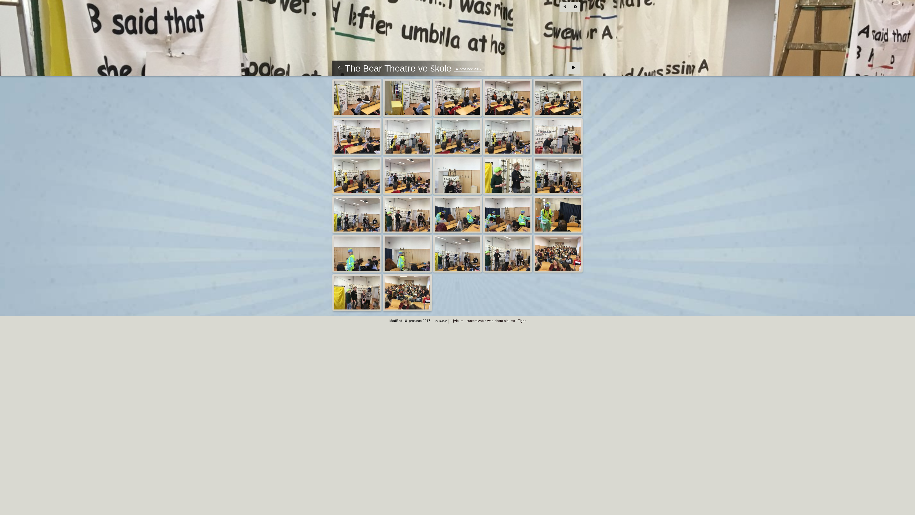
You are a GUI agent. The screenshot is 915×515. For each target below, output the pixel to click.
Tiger (522, 321)
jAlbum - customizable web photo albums (484, 321)
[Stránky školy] (340, 69)
